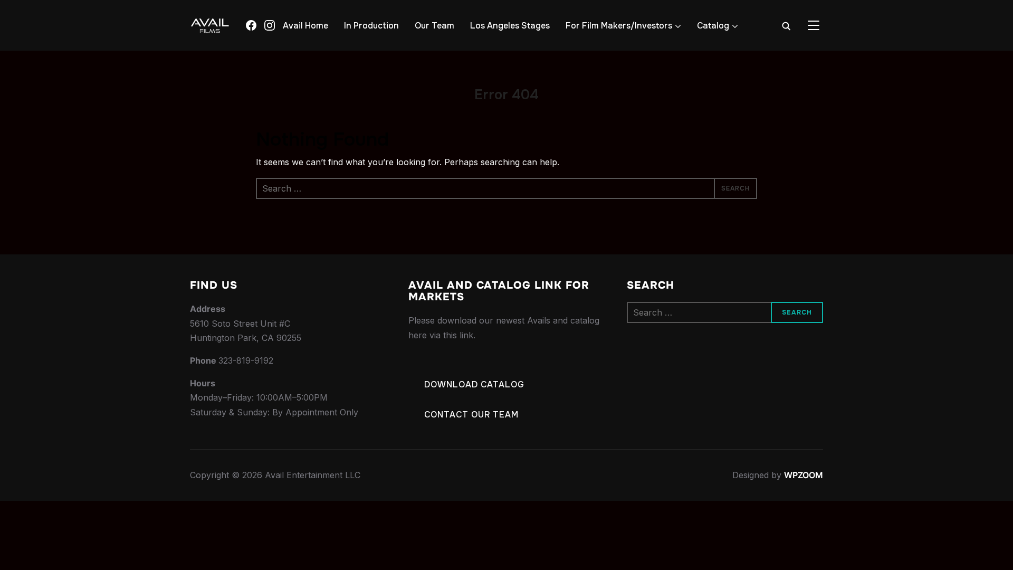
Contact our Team (471, 414)
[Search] (786, 25)
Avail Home (305, 25)
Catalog (713, 25)
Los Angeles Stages (510, 25)
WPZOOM (803, 475)
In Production (371, 25)
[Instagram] (269, 25)
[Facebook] (251, 25)
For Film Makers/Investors (619, 25)
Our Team (434, 25)
